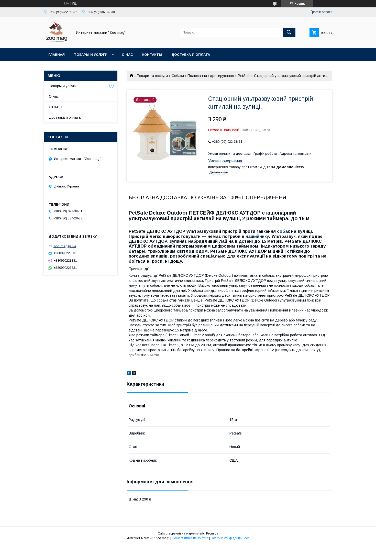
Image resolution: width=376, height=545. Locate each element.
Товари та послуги (152, 76)
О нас (127, 55)
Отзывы (55, 107)
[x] (134, 374)
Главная (56, 55)
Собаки (178, 76)
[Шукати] (289, 32)
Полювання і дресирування (210, 76)
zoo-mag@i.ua (64, 246)
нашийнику (257, 236)
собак (283, 231)
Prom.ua (212, 533)
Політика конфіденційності (230, 538)
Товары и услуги (90, 55)
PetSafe (244, 76)
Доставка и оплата (190, 55)
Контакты (152, 55)
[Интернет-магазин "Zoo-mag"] (57, 41)
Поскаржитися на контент (190, 538)
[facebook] (129, 374)
